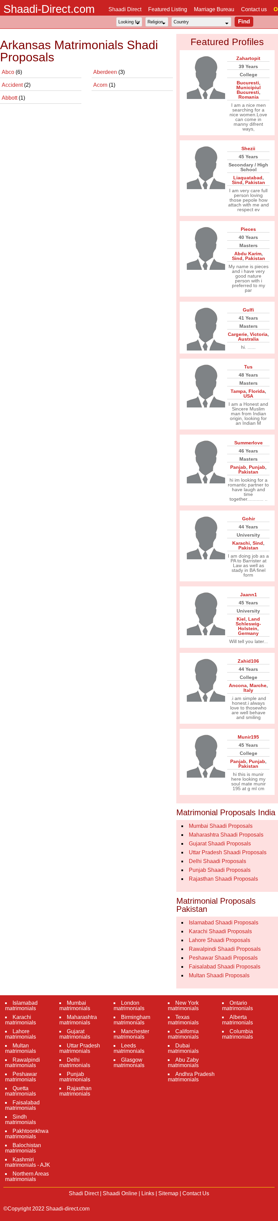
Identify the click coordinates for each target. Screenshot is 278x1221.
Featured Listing (167, 9)
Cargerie (237, 334)
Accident (13, 85)
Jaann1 (248, 594)
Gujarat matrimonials (74, 1034)
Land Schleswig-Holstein (248, 623)
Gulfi (248, 310)
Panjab (238, 467)
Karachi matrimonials (20, 1019)
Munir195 (248, 737)
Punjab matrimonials (74, 1076)
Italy (248, 690)
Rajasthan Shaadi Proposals (223, 879)
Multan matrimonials (20, 1048)
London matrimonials (129, 1005)
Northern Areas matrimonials (27, 1176)
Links (147, 1193)
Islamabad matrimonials (21, 1005)
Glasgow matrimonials (129, 1062)
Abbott (10, 98)
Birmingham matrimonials (132, 1019)
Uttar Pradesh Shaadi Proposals (227, 852)
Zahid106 (248, 661)
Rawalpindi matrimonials (22, 1062)
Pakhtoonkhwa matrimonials (26, 1133)
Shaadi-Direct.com (49, 9)
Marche (258, 685)
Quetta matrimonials (20, 1091)
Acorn (101, 85)
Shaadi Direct (124, 9)
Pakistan (255, 182)
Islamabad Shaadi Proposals (223, 922)
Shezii (248, 148)
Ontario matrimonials (237, 1005)
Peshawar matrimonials (21, 1076)
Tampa (238, 391)
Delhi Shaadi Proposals (217, 861)
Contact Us (195, 1193)
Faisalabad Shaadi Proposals (224, 966)
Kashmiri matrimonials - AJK (27, 1162)
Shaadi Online (120, 1193)
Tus (248, 366)
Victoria (258, 334)
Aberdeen (105, 72)
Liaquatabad (247, 177)
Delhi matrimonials (74, 1062)
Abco (9, 72)
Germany (248, 633)
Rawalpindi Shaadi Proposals (225, 949)
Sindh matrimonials (20, 1119)
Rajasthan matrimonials (75, 1091)
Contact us (254, 9)
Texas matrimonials (183, 1019)
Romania (248, 97)
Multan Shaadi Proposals (219, 975)
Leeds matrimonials (129, 1048)
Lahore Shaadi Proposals (219, 940)
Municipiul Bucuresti (248, 90)
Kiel (241, 619)
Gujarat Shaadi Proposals (220, 843)
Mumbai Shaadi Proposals (221, 826)
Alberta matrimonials (237, 1019)
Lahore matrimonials (20, 1034)
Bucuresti (248, 82)
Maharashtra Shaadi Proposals (226, 835)
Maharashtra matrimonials (78, 1019)
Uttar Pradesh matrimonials (79, 1048)
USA (248, 396)
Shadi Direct (84, 1193)
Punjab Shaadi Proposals (220, 870)
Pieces (248, 229)
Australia (248, 339)
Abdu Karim (247, 253)
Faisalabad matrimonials (22, 1105)
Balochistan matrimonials (23, 1148)
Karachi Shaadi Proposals (220, 931)
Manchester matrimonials (131, 1034)
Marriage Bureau (214, 9)
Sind (237, 182)
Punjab (257, 467)
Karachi (241, 543)
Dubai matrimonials (183, 1048)
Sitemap (168, 1193)
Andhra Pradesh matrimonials (191, 1076)
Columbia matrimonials (237, 1034)
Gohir (248, 518)
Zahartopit (248, 58)
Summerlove (248, 442)
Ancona (238, 685)
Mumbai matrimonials (74, 1005)
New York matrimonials (183, 1005)
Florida (257, 391)
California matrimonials (183, 1034)
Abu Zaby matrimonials (183, 1062)
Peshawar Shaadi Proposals (223, 958)
